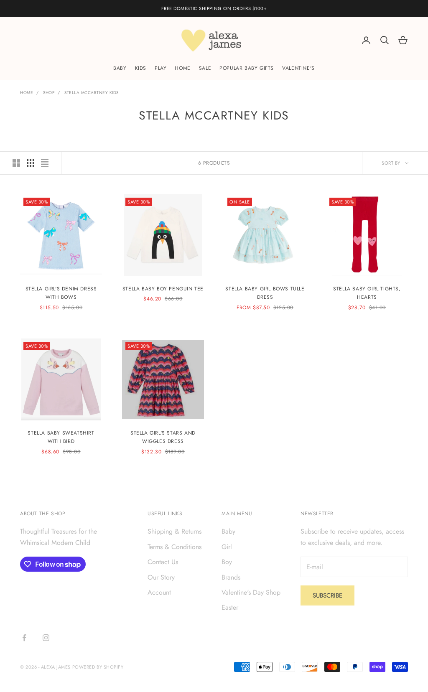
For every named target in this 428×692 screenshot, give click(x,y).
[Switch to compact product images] (44, 163)
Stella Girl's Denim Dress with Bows (61, 293)
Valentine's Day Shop (251, 592)
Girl (227, 547)
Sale (205, 68)
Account (159, 592)
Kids (140, 68)
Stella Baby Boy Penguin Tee (163, 289)
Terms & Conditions (174, 547)
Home (182, 68)
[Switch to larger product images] (16, 163)
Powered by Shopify (98, 667)
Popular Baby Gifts (246, 68)
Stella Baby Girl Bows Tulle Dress (264, 293)
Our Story (161, 577)
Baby (119, 68)
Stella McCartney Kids (91, 92)
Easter (230, 607)
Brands (231, 577)
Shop (48, 92)
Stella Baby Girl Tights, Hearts (366, 293)
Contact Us (163, 562)
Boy (227, 562)
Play (160, 68)
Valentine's (298, 68)
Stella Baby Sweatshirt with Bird (61, 437)
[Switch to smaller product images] (30, 163)
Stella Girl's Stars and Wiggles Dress (163, 437)
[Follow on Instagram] (46, 637)
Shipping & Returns (174, 531)
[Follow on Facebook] (24, 637)
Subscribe (327, 595)
